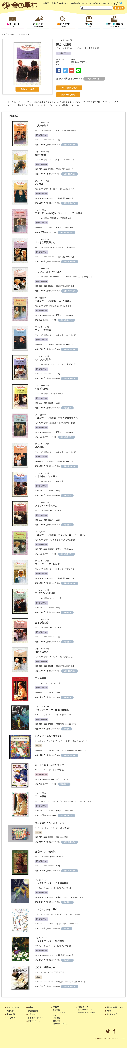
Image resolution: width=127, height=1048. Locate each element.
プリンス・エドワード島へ (48, 272)
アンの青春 (40, 678)
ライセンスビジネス (93, 3)
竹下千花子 (57, 972)
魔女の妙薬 (40, 155)
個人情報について (60, 1024)
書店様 (30, 1007)
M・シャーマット (42, 770)
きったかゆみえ (52, 683)
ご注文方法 (54, 3)
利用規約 (56, 1021)
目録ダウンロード (85, 1010)
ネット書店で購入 (69, 88)
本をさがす (119, 8)
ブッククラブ (12, 1018)
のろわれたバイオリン (46, 476)
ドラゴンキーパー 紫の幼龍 (49, 941)
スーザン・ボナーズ (43, 914)
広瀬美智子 (69, 130)
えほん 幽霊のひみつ (46, 967)
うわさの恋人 (41, 652)
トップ (4, 34)
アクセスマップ (59, 1012)
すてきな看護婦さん (45, 242)
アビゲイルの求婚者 (45, 593)
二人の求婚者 (41, 125)
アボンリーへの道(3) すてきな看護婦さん (56, 418)
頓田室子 (67, 801)
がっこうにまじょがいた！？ (49, 765)
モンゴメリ (61, 48)
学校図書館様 (33, 1011)
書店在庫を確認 (68, 95)
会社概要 (46, 3)
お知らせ (10, 1011)
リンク (108, 1011)
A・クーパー (54, 598)
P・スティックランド (64, 741)
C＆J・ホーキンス (42, 972)
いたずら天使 (41, 388)
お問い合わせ (64, 3)
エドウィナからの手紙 (46, 909)
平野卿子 (92, 48)
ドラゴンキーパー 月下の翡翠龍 (52, 883)
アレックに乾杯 (43, 330)
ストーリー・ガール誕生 (47, 564)
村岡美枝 (52, 306)
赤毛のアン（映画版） (46, 851)
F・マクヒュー (55, 247)
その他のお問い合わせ (86, 1012)
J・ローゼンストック (69, 277)
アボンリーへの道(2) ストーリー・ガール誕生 (58, 213)
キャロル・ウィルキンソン (45, 715)
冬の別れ (39, 447)
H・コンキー (78, 48)
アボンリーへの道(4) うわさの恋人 (53, 301)
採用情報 (56, 1018)
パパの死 (39, 184)
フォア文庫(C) (40, 210)
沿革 (54, 1015)
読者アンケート (107, 3)
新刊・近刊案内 (13, 1007)
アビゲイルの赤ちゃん (46, 505)
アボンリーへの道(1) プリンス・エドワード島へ (60, 535)
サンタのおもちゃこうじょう (49, 823)
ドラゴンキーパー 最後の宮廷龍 (52, 709)
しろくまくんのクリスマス (48, 736)
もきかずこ (86, 277)
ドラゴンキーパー (42, 707)
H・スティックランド (43, 741)
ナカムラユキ (72, 914)
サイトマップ (111, 1014)
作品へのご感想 (27, 89)
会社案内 (56, 1007)
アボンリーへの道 (64, 40)
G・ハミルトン (55, 130)
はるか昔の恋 (41, 622)
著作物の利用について (78, 3)
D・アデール (54, 277)
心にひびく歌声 (43, 359)
